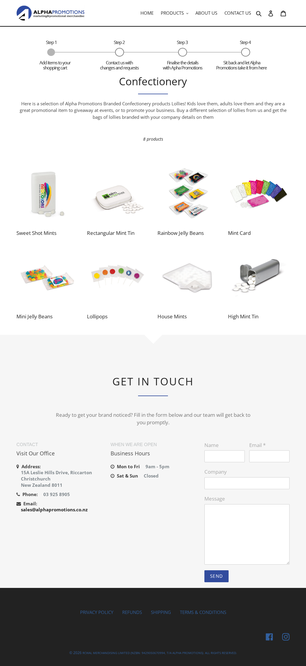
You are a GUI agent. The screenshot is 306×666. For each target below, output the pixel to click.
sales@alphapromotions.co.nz (54, 510)
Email (257, 445)
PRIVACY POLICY (96, 612)
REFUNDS (132, 612)
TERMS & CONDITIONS (203, 612)
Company (215, 471)
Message (214, 498)
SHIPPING (161, 612)
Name (211, 445)
